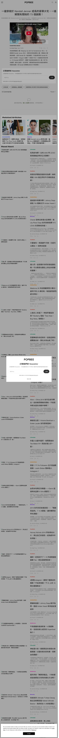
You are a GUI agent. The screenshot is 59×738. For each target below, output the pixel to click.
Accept (29, 733)
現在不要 (29, 379)
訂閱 (46, 371)
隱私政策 (36, 375)
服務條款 (32, 375)
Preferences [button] (33, 730)
